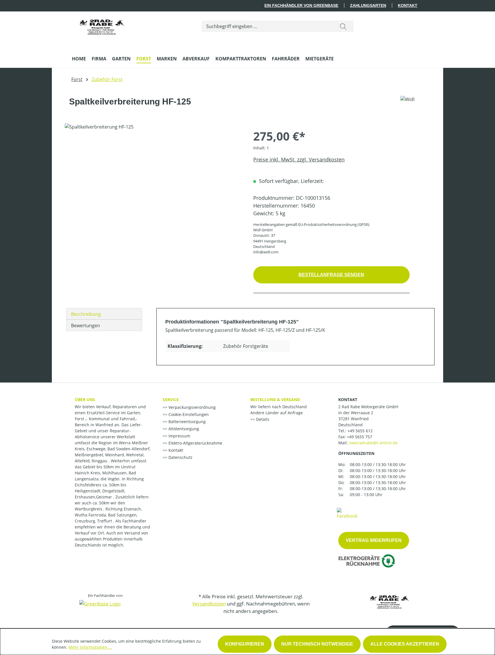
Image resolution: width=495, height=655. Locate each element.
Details (262, 419)
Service (171, 399)
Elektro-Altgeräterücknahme (194, 443)
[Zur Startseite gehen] (102, 25)
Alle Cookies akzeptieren (404, 644)
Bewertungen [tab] (85, 325)
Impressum (178, 436)
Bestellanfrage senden (331, 274)
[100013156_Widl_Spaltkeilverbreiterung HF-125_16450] (153, 184)
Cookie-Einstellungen (188, 414)
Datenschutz (179, 457)
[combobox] (267, 26)
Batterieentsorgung (186, 421)
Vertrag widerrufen (374, 540)
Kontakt (407, 5)
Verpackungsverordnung (191, 407)
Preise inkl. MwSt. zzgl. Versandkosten (299, 159)
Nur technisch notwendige (317, 644)
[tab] (104, 313)
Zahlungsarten (368, 5)
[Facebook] (347, 513)
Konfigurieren (244, 644)
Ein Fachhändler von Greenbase (301, 5)
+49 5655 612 (360, 430)
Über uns (85, 399)
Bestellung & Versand (275, 399)
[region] (153, 184)
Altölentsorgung (183, 428)
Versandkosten (209, 603)
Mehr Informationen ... (90, 647)
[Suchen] (343, 26)
